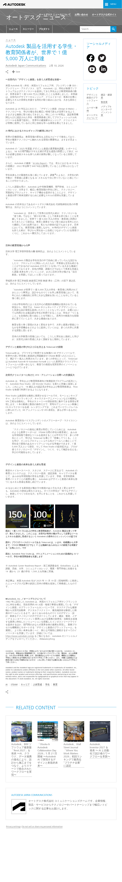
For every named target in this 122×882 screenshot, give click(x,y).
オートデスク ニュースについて (55, 14)
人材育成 (37, 684)
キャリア (25, 684)
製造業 (104, 102)
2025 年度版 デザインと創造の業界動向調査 (42, 148)
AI (6, 684)
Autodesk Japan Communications (26, 65)
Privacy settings (13, 826)
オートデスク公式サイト (104, 14)
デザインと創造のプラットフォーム (92, 99)
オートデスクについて (92, 116)
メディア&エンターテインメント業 (106, 111)
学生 (47, 684)
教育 (55, 684)
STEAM (14, 684)
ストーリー (28, 29)
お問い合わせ (81, 14)
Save (18, 71)
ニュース (13, 29)
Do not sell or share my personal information (42, 826)
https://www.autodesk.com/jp (20, 636)
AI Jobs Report (40, 163)
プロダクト (44, 29)
